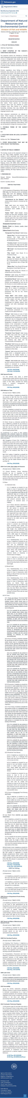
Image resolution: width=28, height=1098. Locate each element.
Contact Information (6, 1075)
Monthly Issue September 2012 (10, 11)
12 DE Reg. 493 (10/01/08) (14, 1055)
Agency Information (6, 1073)
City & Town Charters (6, 1084)
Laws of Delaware (5, 1082)
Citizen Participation (6, 1092)
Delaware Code (5, 1081)
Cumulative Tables (6, 1090)
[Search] (26, 16)
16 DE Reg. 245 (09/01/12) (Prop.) (16, 1057)
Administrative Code (6, 1078)
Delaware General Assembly (8, 1086)
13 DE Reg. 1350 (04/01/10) (14, 866)
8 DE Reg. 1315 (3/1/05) (13, 969)
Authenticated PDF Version (8, 13)
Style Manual (4, 1088)
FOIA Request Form (6, 1093)
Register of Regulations (7, 1076)
